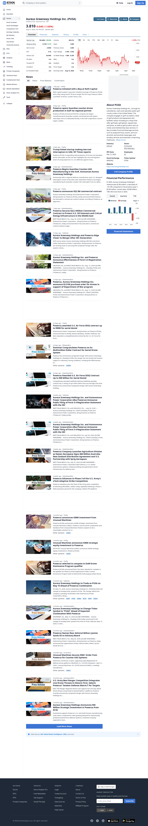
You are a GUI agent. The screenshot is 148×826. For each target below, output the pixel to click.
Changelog (59, 798)
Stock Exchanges (12, 26)
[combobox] (52, 3)
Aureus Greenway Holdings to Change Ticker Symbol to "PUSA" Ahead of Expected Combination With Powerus (75, 611)
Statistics (55, 34)
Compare (135, 19)
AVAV (68, 599)
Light (102, 810)
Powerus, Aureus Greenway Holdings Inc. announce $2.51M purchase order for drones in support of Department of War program (76, 284)
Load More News (64, 726)
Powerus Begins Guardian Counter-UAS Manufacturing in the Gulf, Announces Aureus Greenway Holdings (76, 172)
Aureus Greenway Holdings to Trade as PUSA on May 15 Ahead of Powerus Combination (76, 584)
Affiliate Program (82, 806)
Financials (43, 34)
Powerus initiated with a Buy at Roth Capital (75, 88)
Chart (85, 34)
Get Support (38, 798)
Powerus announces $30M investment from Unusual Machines (74, 518)
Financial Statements (123, 231)
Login (57, 790)
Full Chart (101, 19)
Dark (111, 810)
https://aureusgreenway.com (118, 166)
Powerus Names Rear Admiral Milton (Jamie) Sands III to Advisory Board (75, 634)
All (28, 81)
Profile (75, 34)
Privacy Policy (81, 802)
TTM (134, 196)
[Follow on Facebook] (91, 820)
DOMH (68, 366)
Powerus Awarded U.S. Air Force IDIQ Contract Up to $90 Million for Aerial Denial (76, 376)
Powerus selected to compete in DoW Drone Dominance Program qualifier (75, 564)
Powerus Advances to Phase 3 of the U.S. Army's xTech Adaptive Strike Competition (77, 479)
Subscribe (130, 801)
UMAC (68, 533)
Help (121, 3)
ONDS (79, 599)
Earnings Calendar (12, 32)
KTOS (73, 599)
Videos (34, 81)
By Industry (10, 35)
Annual (112, 196)
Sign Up (140, 3)
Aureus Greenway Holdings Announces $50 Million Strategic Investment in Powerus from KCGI (76, 707)
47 (125, 154)
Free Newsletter (40, 794)
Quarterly (123, 196)
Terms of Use (81, 798)
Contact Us (80, 794)
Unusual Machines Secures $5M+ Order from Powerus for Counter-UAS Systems (75, 656)
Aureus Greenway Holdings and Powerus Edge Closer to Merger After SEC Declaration (76, 236)
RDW (90, 599)
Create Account (60, 794)
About (78, 790)
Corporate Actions (12, 45)
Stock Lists (10, 38)
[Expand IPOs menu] (19, 49)
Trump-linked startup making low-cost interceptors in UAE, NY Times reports (72, 150)
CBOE (65, 734)
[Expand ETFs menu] (19, 53)
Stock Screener (11, 22)
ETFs (14, 798)
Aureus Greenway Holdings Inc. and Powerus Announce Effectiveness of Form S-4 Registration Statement (77, 260)
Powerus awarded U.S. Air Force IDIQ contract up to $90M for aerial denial (77, 326)
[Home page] (8, 3)
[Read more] (121, 140)
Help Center (59, 810)
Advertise (58, 806)
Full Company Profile (123, 171)
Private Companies (20, 802)
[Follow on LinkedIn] (103, 820)
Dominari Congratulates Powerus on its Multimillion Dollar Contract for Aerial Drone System (75, 350)
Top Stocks (10, 42)
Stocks (15, 790)
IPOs (14, 794)
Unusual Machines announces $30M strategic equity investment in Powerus (75, 544)
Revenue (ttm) (31, 44)
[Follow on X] (97, 820)
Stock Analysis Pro (41, 790)
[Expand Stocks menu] (19, 19)
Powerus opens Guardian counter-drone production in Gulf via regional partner (73, 109)
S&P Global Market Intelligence (51, 734)
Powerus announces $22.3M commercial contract (77, 191)
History (66, 34)
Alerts (125, 19)
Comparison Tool (12, 29)
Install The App (39, 802)
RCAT (84, 599)
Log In (130, 3)
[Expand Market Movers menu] (19, 84)
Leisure (109, 146)
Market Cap (30, 40)
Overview (32, 34)
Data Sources (60, 802)
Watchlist (113, 19)
